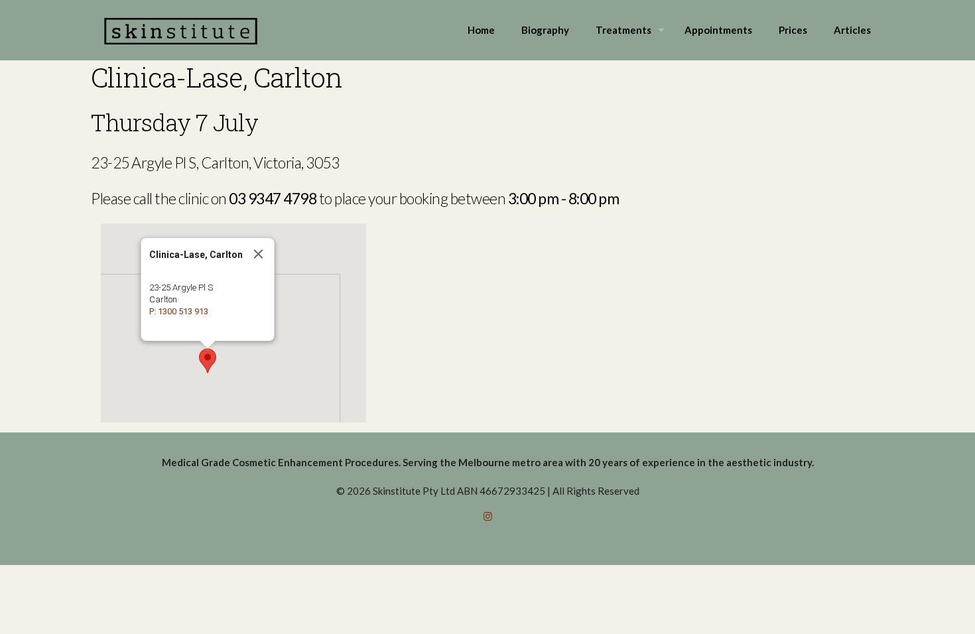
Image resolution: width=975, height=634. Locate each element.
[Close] (259, 254)
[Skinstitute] (180, 30)
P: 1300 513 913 (178, 311)
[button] (207, 360)
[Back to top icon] (911, 607)
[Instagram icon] (488, 516)
